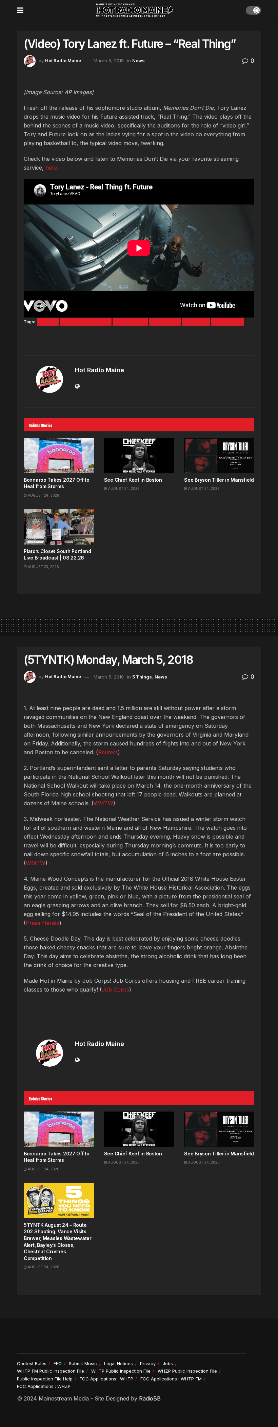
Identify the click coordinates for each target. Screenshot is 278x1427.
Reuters (108, 752)
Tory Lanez (227, 321)
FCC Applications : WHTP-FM (171, 1378)
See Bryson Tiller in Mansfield (219, 480)
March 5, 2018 (109, 60)
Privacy (148, 1363)
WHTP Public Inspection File (121, 1371)
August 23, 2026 (43, 567)
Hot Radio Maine (63, 60)
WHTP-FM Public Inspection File (50, 1371)
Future (48, 321)
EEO (58, 1363)
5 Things (142, 677)
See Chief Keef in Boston (133, 480)
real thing (196, 321)
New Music (164, 321)
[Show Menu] (20, 10)
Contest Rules (31, 1363)
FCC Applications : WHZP (44, 1386)
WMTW (103, 803)
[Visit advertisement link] (139, 341)
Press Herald (42, 922)
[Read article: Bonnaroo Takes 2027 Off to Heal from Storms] (59, 455)
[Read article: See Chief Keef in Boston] (139, 455)
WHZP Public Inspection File (187, 1371)
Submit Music (83, 1363)
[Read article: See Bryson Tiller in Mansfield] (219, 455)
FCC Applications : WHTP (106, 1378)
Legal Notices (118, 1363)
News (138, 60)
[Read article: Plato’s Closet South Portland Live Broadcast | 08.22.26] (59, 526)
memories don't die (85, 321)
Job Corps (115, 989)
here (51, 167)
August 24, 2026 (43, 495)
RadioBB (150, 1398)
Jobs (168, 1363)
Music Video (130, 321)
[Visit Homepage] (135, 10)
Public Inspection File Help (45, 1378)
